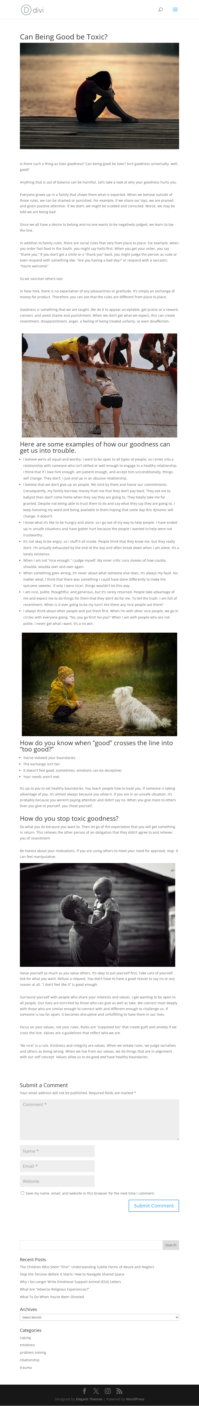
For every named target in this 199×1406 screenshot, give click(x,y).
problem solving (33, 1352)
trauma (26, 1367)
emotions (27, 1345)
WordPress (135, 1399)
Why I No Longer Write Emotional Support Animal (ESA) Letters (70, 1281)
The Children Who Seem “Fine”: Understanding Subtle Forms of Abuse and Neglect (87, 1267)
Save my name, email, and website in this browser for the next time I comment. (90, 1193)
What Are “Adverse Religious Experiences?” (54, 1289)
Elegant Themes (89, 1399)
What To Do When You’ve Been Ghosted (52, 1296)
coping (25, 1337)
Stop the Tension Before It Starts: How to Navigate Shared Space (72, 1274)
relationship (30, 1360)
